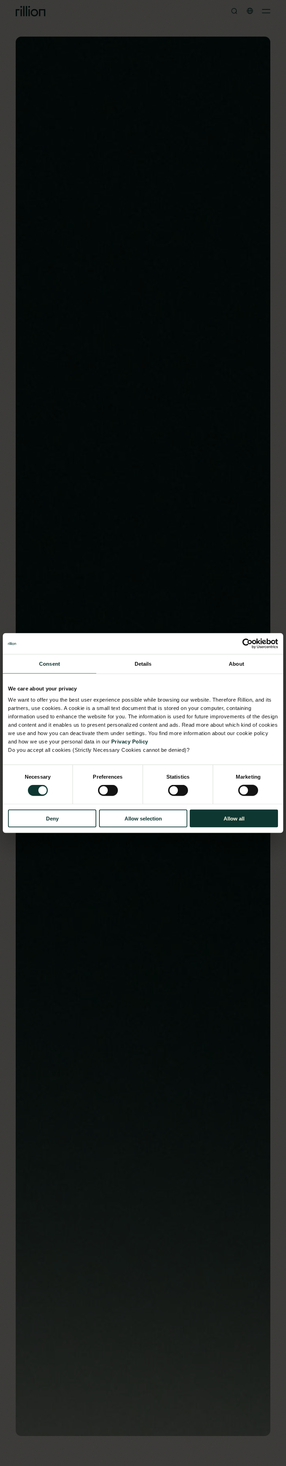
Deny (52, 818)
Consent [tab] (49, 664)
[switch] (108, 790)
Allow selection (143, 818)
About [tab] (236, 664)
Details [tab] (143, 664)
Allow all (234, 818)
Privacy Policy (129, 741)
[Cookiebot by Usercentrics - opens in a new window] (247, 644)
